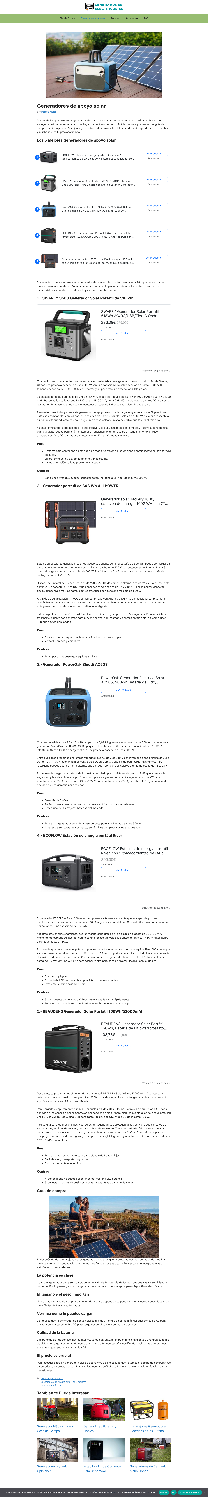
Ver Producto (153, 153)
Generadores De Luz (51, 1385)
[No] (204, 1492)
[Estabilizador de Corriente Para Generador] (104, 1459)
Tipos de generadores (93, 18)
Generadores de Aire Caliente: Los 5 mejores (63, 1382)
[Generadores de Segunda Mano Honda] (150, 1459)
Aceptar (164, 1492)
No (173, 1492)
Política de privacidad (190, 1492)
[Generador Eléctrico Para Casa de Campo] (57, 1419)
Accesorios (131, 18)
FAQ (146, 18)
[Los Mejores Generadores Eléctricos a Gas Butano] (150, 1419)
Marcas (115, 18)
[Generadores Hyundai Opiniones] (57, 1459)
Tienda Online (67, 18)
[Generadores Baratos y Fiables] (104, 1419)
